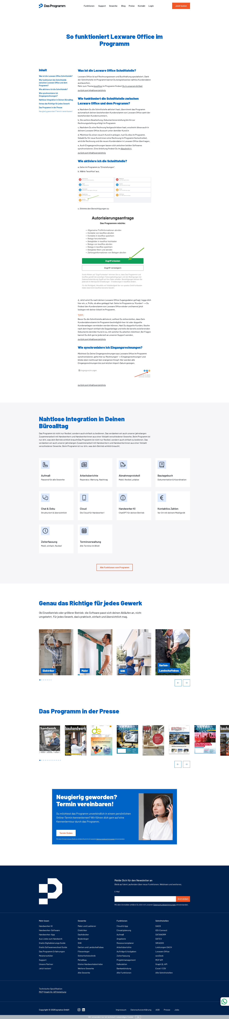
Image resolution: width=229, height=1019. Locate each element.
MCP (41, 992)
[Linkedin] (83, 1009)
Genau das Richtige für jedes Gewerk (54, 103)
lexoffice (98, 86)
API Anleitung (60, 992)
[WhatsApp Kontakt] (225, 1001)
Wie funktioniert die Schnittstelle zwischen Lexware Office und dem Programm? (53, 83)
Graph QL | (49, 992)
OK (138, 1017)
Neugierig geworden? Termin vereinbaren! (55, 111)
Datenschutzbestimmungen (105, 839)
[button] (39, 679)
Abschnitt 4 (126, 148)
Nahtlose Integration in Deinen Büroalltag (56, 100)
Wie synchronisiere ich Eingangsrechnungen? (48, 94)
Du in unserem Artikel (132, 86)
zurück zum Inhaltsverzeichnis (92, 90)
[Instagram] (79, 1009)
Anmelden (183, 898)
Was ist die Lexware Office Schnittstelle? (55, 76)
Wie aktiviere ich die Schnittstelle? (53, 89)
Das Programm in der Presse (50, 107)
